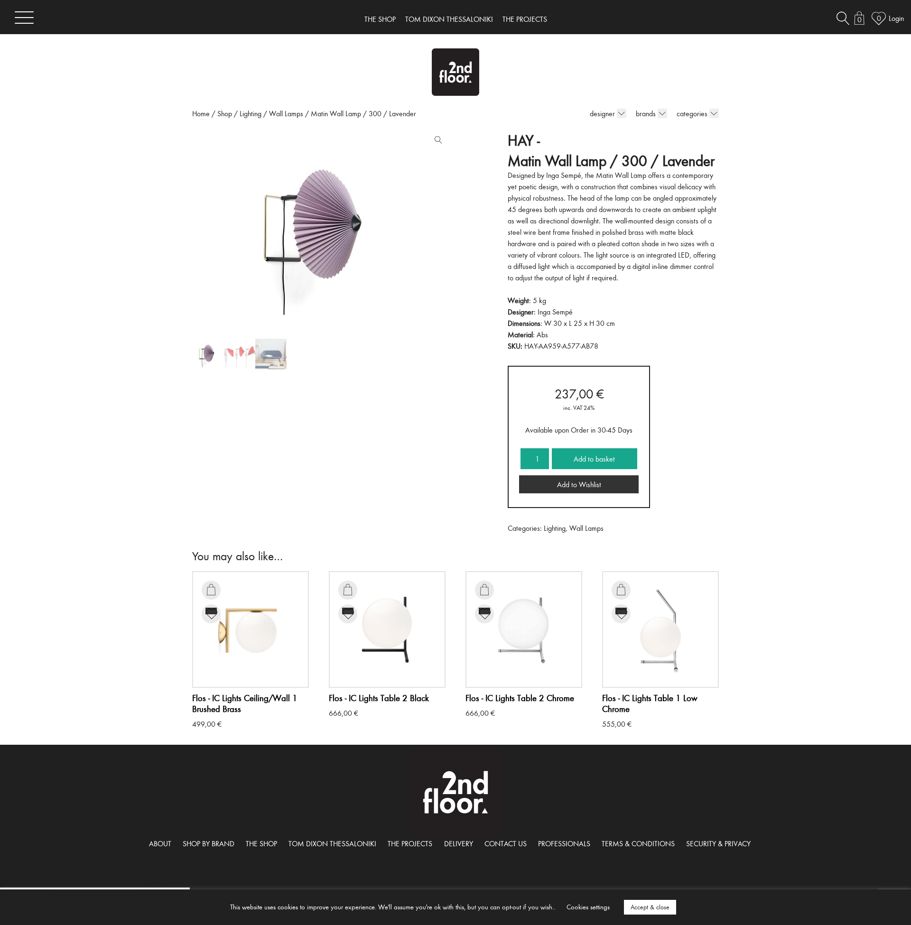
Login (896, 18)
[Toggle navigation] (24, 17)
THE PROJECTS (524, 19)
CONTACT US (505, 843)
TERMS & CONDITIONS (638, 843)
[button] (436, 142)
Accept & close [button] (650, 907)
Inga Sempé (555, 311)
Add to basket (594, 458)
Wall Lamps (286, 113)
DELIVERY (458, 843)
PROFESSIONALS (564, 843)
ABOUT (160, 843)
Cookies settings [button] (588, 906)
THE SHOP (380, 19)
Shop (224, 113)
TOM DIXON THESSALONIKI (449, 19)
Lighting (250, 113)
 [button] (211, 589)
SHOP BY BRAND (208, 843)
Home (201, 113)
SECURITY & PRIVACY (718, 843)
